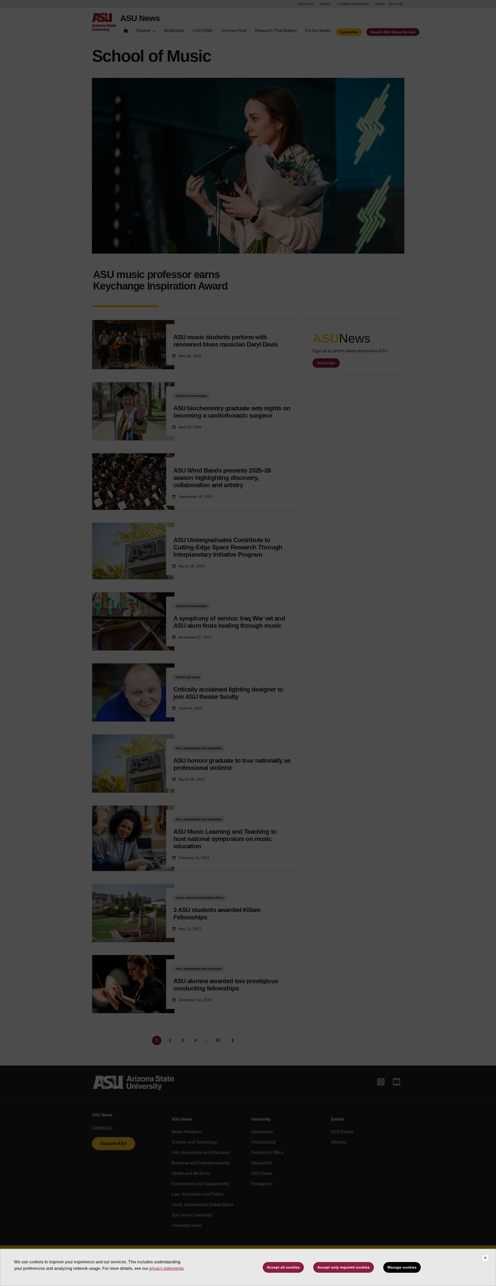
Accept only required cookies (343, 1267)
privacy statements (166, 1268)
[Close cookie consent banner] (485, 1258)
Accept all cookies (283, 1267)
